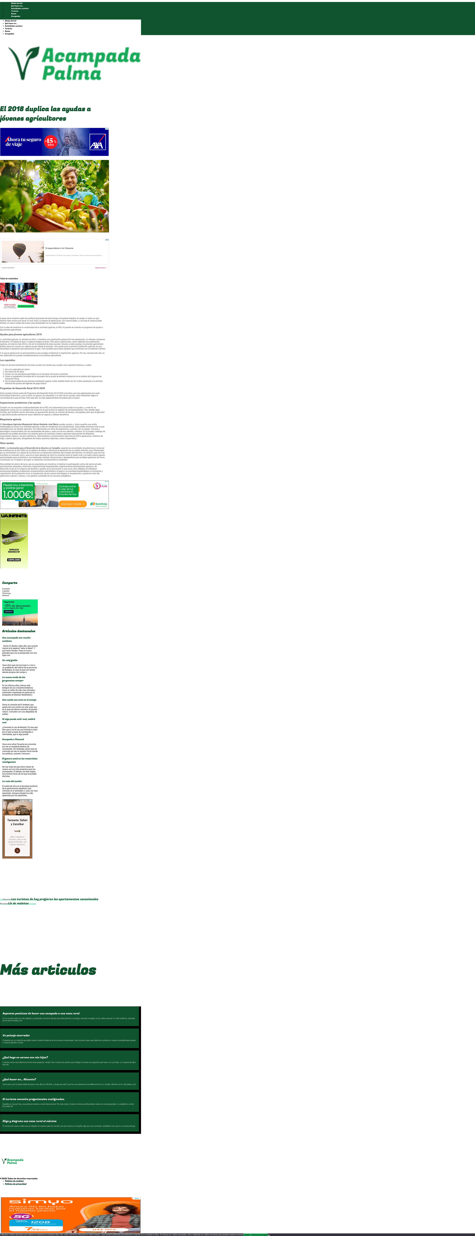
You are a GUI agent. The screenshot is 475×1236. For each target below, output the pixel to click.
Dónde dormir (17, 3)
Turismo (14, 11)
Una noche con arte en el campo (19, 700)
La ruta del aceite (12, 781)
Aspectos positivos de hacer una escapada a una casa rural (41, 1013)
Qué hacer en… (17, 6)
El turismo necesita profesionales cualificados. (34, 1099)
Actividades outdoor (20, 8)
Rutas (13, 13)
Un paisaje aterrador (16, 1035)
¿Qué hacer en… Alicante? (19, 1079)
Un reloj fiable (9, 660)
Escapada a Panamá (13, 739)
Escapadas (15, 16)
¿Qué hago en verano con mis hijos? (25, 1057)
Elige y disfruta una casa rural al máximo (30, 1121)
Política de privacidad (259, 1235)
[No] (269, 1235)
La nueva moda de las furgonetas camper (13, 679)
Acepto (246, 1235)
